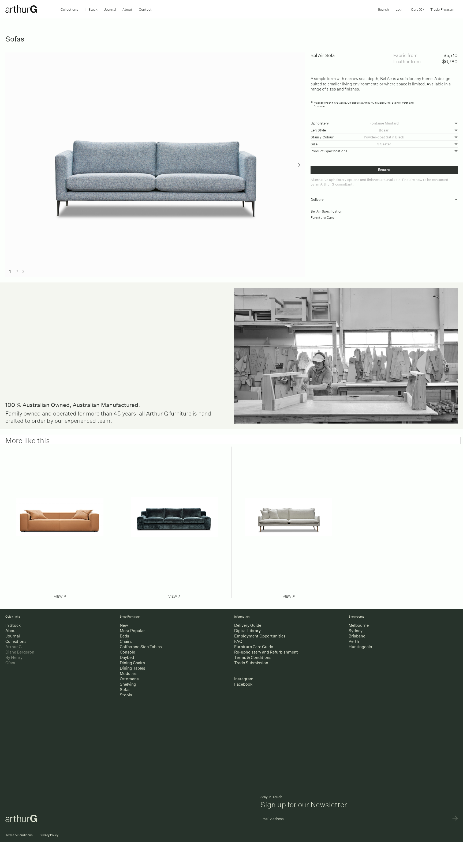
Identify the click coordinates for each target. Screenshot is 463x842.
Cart (417, 9)
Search (383, 9)
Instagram (243, 678)
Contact (145, 9)
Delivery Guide (247, 625)
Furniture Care (322, 217)
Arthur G (13, 646)
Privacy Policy (48, 835)
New (124, 625)
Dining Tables (132, 668)
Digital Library (247, 630)
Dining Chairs (132, 662)
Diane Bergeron (19, 652)
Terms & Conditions (252, 657)
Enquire (384, 169)
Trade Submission (251, 662)
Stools (126, 694)
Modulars (128, 673)
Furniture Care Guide (253, 646)
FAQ (238, 641)
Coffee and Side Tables (141, 646)
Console (127, 652)
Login (400, 9)
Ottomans (129, 678)
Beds (124, 636)
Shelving (128, 684)
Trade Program (442, 9)
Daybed (127, 657)
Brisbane (357, 636)
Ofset (10, 662)
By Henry (14, 657)
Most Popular (132, 630)
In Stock (91, 9)
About (127, 9)
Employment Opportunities (260, 636)
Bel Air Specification (326, 211)
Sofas (125, 689)
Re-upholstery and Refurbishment (266, 652)
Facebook (243, 684)
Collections (69, 9)
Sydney (356, 630)
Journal (110, 9)
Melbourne (359, 625)
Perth (354, 641)
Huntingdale (360, 646)
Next (298, 165)
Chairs (126, 641)
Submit (455, 818)
